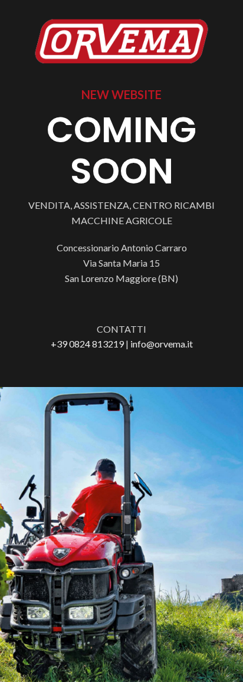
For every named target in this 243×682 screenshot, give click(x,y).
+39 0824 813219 (87, 343)
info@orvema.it (161, 343)
